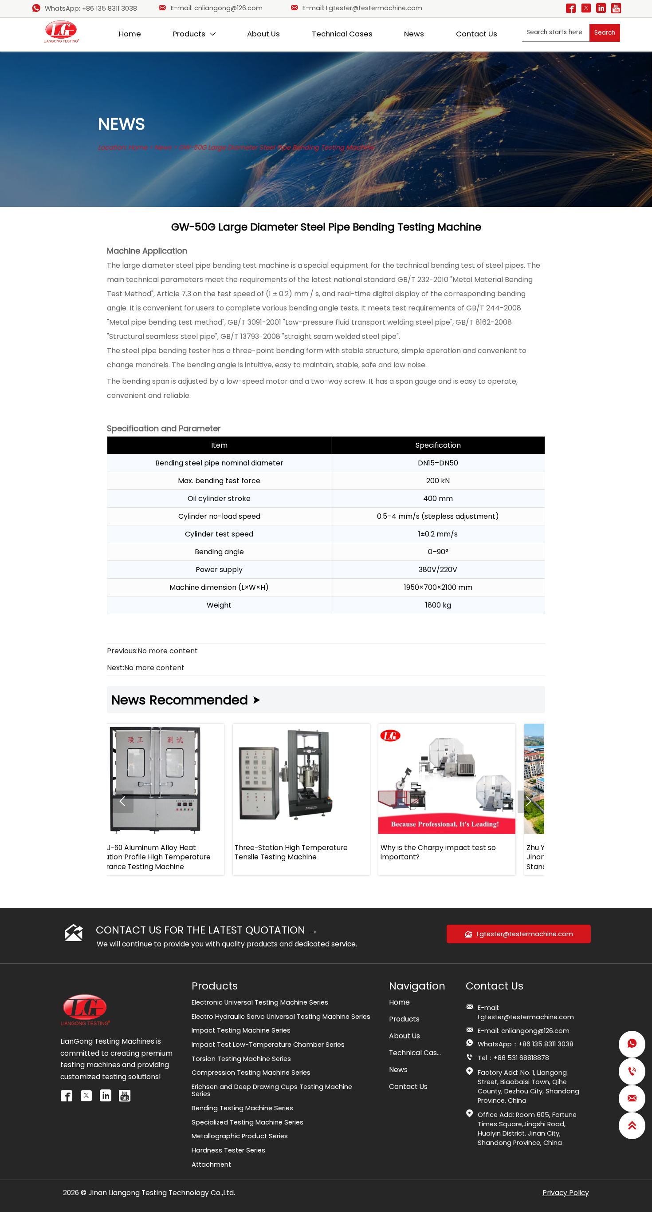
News (163, 147)
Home (137, 147)
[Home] (61, 31)
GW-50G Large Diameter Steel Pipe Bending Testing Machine (276, 147)
